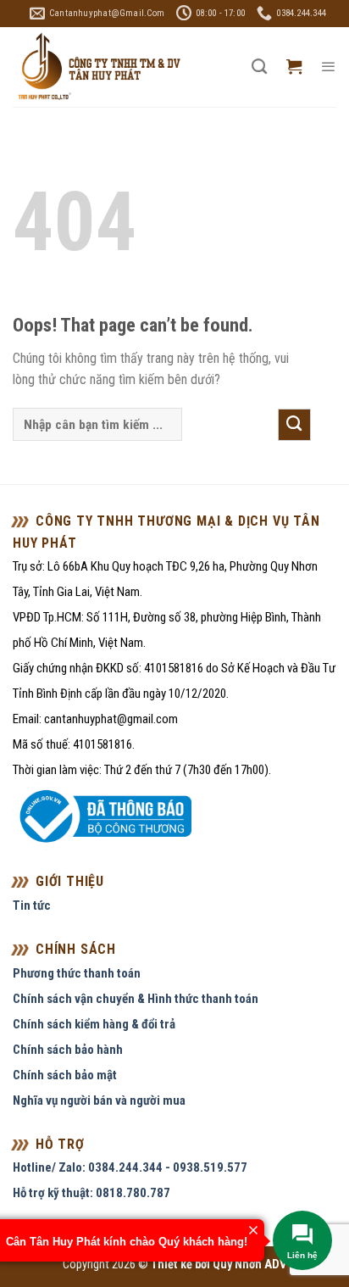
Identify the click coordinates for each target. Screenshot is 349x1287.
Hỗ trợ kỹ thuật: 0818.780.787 (91, 1193)
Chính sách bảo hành (68, 1049)
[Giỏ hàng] (294, 67)
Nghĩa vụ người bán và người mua (99, 1100)
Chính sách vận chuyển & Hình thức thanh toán (135, 998)
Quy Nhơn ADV (249, 1264)
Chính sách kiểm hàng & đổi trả (94, 1024)
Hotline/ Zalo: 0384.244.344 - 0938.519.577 (130, 1167)
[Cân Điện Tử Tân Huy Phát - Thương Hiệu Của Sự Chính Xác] (98, 67)
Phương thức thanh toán (77, 973)
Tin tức (32, 905)
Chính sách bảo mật (65, 1075)
